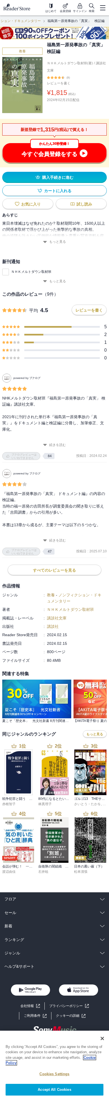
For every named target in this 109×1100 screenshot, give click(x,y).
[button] (70, 1016)
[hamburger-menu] (102, 7)
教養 (22, 51)
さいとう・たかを (87, 804)
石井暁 (43, 872)
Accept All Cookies (54, 1089)
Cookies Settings (54, 1074)
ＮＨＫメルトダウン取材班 (31, 272)
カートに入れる (58, 190)
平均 (33, 310)
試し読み (84, 204)
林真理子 (45, 804)
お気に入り (31, 204)
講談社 (53, 626)
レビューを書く (58, 83)
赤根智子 (9, 804)
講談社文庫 (57, 618)
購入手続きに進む (58, 177)
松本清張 (80, 872)
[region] (54, 1065)
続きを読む (57, 445)
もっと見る (57, 242)
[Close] (102, 1038)
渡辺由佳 (9, 872)
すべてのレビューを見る (54, 570)
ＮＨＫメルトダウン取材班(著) (70, 63)
